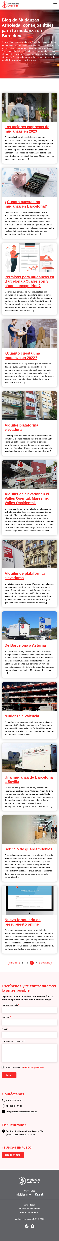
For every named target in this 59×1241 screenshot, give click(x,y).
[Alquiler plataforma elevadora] (29, 405)
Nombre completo (10, 1005)
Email (5, 1029)
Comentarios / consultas (13, 1041)
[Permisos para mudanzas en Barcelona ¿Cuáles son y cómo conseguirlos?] (29, 257)
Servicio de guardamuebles (28, 849)
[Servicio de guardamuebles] (29, 829)
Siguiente (45, 963)
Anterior (13, 963)
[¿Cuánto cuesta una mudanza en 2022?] (29, 333)
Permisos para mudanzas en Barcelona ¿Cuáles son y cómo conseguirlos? (29, 281)
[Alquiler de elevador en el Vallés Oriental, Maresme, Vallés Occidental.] (29, 474)
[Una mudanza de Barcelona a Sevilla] (29, 757)
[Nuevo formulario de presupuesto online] (29, 900)
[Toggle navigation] (55, 4)
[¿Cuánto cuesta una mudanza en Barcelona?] (29, 182)
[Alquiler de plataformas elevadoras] (29, 554)
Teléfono (6, 1017)
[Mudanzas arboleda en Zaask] (39, 1194)
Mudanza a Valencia (22, 716)
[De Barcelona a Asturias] (29, 625)
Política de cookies (29, 1212)
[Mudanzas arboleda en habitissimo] (23, 1194)
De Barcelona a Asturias (26, 645)
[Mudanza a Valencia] (29, 696)
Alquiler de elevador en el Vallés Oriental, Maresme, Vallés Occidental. (27, 498)
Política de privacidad (33, 1067)
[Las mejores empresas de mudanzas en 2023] (29, 107)
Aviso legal (29, 1205)
